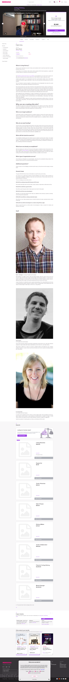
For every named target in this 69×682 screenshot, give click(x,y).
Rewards (3, 45)
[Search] (28, 2)
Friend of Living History (7, 56)
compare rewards (21, 435)
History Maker (5, 53)
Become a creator (63, 665)
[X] (4, 667)
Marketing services (63, 664)
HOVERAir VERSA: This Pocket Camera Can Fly (21, 649)
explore (40, 631)
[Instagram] (7, 667)
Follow (56, 30)
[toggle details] (27, 654)
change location (39, 4)
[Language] (54, 2)
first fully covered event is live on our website (25, 75)
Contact (50, 663)
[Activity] (59, 2)
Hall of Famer (5, 52)
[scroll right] (44, 23)
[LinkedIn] (9, 667)
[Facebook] (3, 667)
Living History (19, 8)
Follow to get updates (45, 624)
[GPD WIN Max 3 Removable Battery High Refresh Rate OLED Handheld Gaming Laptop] (47, 639)
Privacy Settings (17, 678)
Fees (60, 663)
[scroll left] (2, 23)
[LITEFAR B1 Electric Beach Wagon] (34, 639)
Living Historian (5, 47)
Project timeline (4, 61)
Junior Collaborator (6, 55)
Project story (4, 43)
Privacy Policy (5, 678)
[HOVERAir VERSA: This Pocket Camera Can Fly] (21, 639)
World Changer (5, 58)
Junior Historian (5, 50)
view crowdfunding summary (56, 33)
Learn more (23, 623)
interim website (25, 150)
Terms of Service (11, 678)
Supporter (4, 49)
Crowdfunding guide (52, 664)
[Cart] (57, 2)
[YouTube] (6, 667)
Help (40, 615)
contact (21, 50)
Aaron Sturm (17, 9)
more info (17, 50)
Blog (50, 665)
